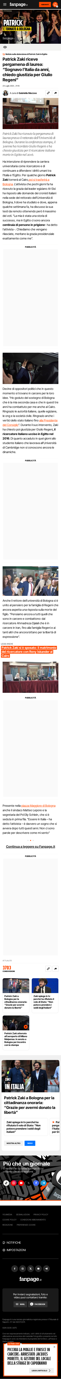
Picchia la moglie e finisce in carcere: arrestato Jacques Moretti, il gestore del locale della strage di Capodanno (29, 1356)
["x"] (29, 1183)
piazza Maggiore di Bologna (38, 805)
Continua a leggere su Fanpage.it (30, 847)
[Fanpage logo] (19, 5)
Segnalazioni (23, 1214)
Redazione (7, 1225)
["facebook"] (36, 1183)
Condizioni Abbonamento (33, 1219)
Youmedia (7, 1214)
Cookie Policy (9, 1219)
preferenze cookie (26, 1225)
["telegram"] (44, 1183)
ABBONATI (45, 4)
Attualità (7, 961)
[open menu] (3, 4)
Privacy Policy (41, 1214)
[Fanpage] (30, 1279)
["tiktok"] (6, 1183)
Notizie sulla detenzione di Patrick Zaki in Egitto (26, 54)
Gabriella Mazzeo (28, 93)
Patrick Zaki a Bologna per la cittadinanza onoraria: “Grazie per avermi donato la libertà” (29, 1105)
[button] (55, 93)
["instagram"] (14, 1183)
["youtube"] (21, 1183)
